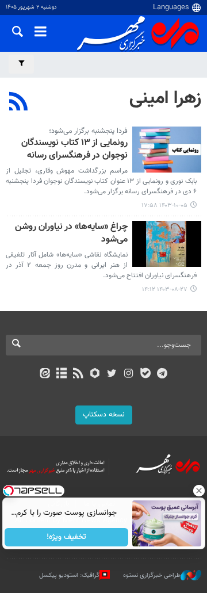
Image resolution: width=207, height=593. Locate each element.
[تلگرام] (162, 374)
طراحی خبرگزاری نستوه (152, 575)
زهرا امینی (165, 98)
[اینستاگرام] (128, 374)
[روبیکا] (95, 374)
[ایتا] (44, 374)
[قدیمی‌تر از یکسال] (166, 150)
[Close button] (198, 490)
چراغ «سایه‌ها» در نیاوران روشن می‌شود (71, 234)
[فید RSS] (78, 374)
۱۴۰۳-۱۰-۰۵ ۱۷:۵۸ (164, 206)
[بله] (145, 374)
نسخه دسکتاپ (104, 414)
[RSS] (19, 103)
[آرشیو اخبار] (61, 374)
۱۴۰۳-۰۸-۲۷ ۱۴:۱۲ (164, 289)
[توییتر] (112, 374)
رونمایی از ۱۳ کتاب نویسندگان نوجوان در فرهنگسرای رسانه (74, 150)
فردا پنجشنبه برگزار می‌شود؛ (88, 131)
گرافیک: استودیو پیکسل (69, 575)
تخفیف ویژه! (66, 537)
